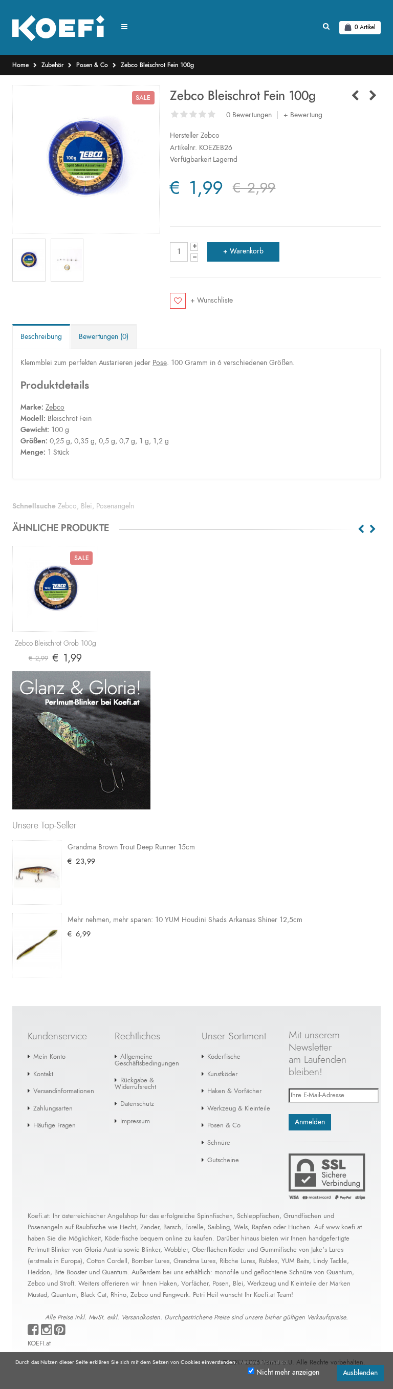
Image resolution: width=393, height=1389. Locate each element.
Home (20, 65)
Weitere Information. (263, 1362)
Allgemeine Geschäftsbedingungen (147, 1060)
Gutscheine (223, 1160)
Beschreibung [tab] (41, 336)
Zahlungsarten (53, 1108)
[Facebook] (33, 1332)
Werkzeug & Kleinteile (238, 1108)
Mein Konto (49, 1057)
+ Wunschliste (211, 300)
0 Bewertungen (249, 115)
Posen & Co (92, 65)
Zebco (210, 135)
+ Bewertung (302, 115)
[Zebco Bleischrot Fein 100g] (86, 159)
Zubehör (52, 65)
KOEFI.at (39, 1343)
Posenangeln (115, 506)
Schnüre (218, 1143)
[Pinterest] (60, 1332)
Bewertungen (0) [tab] (103, 336)
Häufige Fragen (54, 1125)
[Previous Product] (355, 96)
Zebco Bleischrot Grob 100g (55, 643)
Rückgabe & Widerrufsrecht (135, 1084)
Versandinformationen (63, 1091)
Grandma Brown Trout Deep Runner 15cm (131, 847)
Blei (86, 506)
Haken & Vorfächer (234, 1091)
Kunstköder (222, 1074)
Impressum (135, 1121)
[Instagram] (46, 1332)
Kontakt (43, 1074)
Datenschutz (137, 1104)
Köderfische (224, 1057)
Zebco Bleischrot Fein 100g (157, 65)
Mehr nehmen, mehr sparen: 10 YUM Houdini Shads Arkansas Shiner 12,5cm (185, 920)
